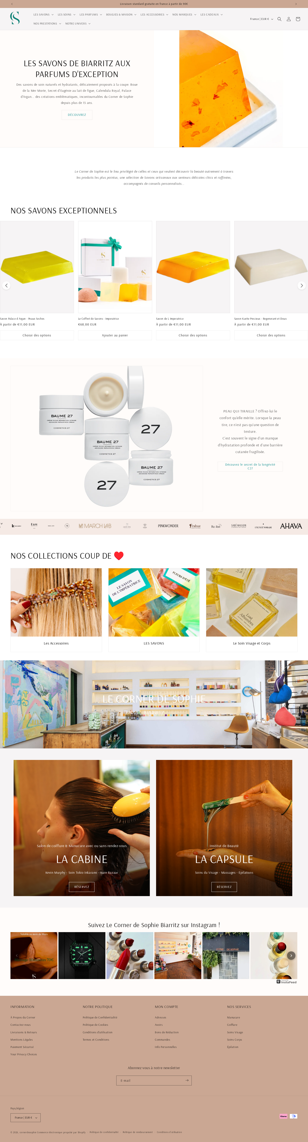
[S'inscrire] (187, 1080)
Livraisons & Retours (23, 1032)
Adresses (160, 1017)
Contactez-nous (20, 1025)
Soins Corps (234, 1039)
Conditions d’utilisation (169, 1132)
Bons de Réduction (167, 1032)
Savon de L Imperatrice (170, 318)
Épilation (232, 1047)
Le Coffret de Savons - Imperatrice (98, 318)
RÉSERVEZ (81, 887)
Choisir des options (37, 335)
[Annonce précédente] (12, 4)
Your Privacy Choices (23, 1054)
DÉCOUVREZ (77, 115)
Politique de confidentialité (104, 1132)
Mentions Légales (21, 1039)
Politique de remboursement (138, 1132)
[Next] (291, 955)
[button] (43, 14)
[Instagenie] (287, 983)
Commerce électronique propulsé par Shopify (61, 1132)
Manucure (233, 1017)
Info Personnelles (166, 1047)
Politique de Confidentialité (100, 1017)
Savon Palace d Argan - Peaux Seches (22, 318)
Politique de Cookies (95, 1025)
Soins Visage (235, 1032)
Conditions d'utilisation (98, 1032)
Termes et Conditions (96, 1039)
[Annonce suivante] (296, 4)
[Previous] (17, 955)
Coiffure (232, 1025)
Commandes (162, 1039)
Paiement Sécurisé (22, 1047)
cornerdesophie (28, 1132)
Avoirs (159, 1025)
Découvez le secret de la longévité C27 (250, 466)
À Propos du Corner (22, 1017)
